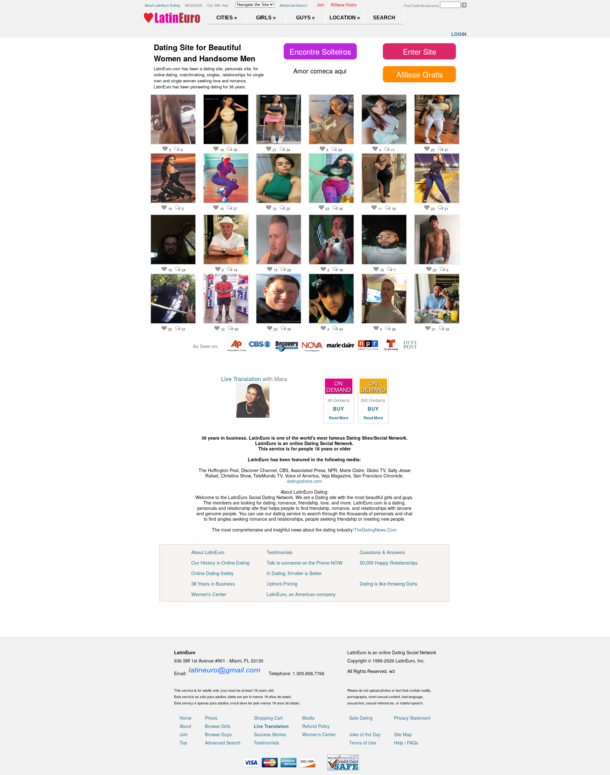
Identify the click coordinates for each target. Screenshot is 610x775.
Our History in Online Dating (220, 562)
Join (320, 5)
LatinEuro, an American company (301, 594)
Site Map (403, 734)
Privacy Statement (412, 718)
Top (183, 742)
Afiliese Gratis (344, 5)
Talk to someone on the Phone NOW (304, 562)
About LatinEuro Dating (162, 5)
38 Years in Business (213, 583)
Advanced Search (293, 5)
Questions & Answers (382, 552)
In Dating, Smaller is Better (294, 573)
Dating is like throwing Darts (388, 583)
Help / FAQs (406, 742)
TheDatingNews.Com (375, 529)
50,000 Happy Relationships (389, 562)
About (185, 726)
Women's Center (208, 594)
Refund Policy (316, 726)
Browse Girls (217, 726)
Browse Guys (218, 734)
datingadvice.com (304, 481)
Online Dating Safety (212, 573)
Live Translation (241, 378)
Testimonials (280, 552)
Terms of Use (362, 742)
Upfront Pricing (282, 583)
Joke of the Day (365, 734)
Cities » (226, 17)
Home (186, 718)
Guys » (305, 17)
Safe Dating (361, 718)
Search (384, 17)
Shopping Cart (268, 718)
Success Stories (270, 734)
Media (308, 718)
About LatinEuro (207, 552)
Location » (344, 17)
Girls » (266, 17)
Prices (211, 718)
